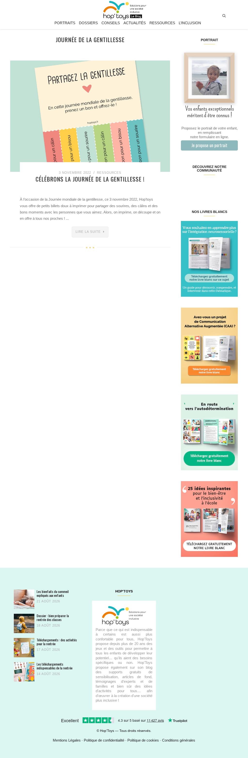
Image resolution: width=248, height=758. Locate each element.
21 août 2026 (48, 601)
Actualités (135, 23)
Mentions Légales (67, 740)
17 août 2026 (48, 650)
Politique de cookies (143, 740)
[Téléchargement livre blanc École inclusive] (209, 519)
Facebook (185, 186)
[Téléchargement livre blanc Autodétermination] (209, 432)
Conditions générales (178, 740)
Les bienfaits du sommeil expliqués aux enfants (53, 593)
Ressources (162, 23)
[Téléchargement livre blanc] (209, 259)
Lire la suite (88, 232)
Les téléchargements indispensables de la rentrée (54, 666)
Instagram (195, 186)
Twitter (233, 186)
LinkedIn (214, 186)
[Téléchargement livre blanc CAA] (209, 345)
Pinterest (204, 186)
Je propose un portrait (209, 145)
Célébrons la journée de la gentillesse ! (90, 178)
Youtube (223, 186)
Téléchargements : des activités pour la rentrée (57, 641)
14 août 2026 (48, 674)
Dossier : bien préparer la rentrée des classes (53, 617)
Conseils (110, 23)
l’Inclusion (190, 23)
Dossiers (88, 23)
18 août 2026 (48, 625)
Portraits (64, 23)
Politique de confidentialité (104, 740)
